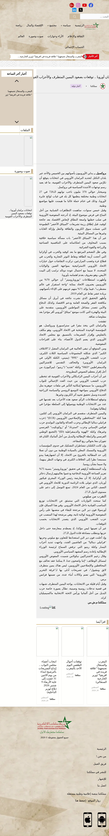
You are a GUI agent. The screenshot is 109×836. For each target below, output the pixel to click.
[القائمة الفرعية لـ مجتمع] (48, 25)
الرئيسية (101, 748)
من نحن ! (101, 756)
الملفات (25, 130)
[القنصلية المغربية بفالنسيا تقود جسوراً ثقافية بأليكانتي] (28, 178)
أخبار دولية (76, 86)
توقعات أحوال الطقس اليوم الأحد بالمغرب (74, 665)
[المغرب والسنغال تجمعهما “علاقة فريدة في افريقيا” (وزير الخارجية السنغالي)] (98, 628)
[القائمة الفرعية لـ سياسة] (61, 25)
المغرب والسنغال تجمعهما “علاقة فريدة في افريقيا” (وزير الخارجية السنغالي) (98, 671)
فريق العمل (99, 763)
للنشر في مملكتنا (96, 772)
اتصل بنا (101, 785)
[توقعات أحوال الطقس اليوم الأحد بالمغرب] (73, 628)
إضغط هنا (80, 800)
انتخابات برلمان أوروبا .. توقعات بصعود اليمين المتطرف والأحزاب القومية (18, 213)
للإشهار (102, 778)
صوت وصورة (22, 171)
